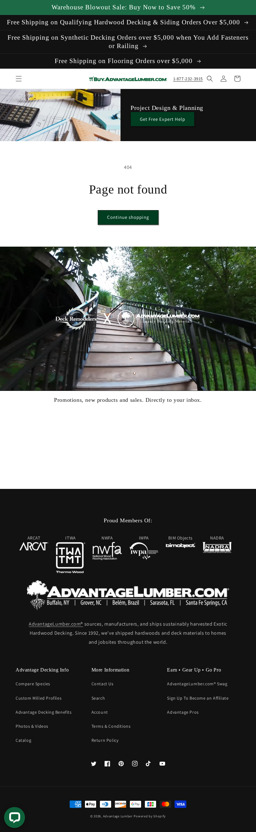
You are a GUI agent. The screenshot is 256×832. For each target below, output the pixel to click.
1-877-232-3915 (188, 78)
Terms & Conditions (111, 726)
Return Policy (105, 740)
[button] (19, 79)
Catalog (23, 740)
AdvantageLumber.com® (56, 624)
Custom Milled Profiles (39, 698)
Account (99, 712)
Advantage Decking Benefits (44, 712)
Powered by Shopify (150, 816)
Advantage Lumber (118, 816)
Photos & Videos (32, 726)
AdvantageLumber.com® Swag (197, 684)
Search (98, 698)
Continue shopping (128, 217)
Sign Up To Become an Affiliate (198, 698)
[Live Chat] (14, 817)
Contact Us (102, 684)
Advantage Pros (183, 712)
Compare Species (33, 684)
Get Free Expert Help (162, 119)
